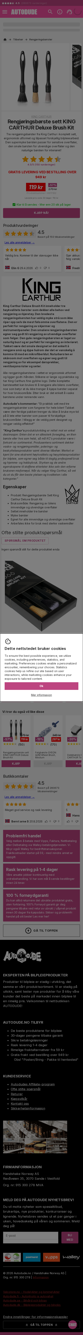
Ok (41, 686)
